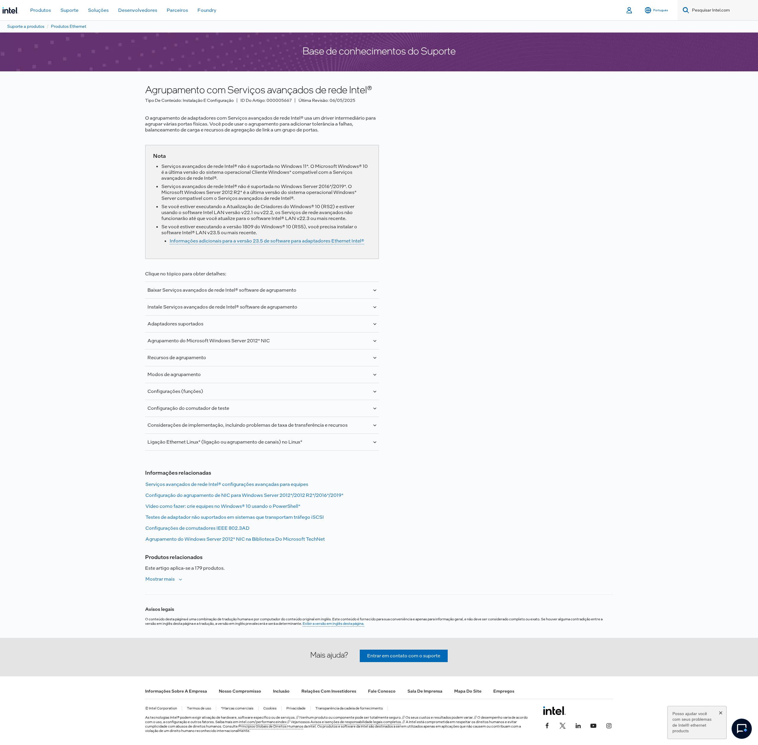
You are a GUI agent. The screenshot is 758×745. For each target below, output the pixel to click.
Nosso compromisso (240, 691)
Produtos (40, 10)
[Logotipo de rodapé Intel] (554, 710)
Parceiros (177, 10)
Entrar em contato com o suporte (403, 656)
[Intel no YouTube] (593, 725)
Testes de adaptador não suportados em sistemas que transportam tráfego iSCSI (234, 517)
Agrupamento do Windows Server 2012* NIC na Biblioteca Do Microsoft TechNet (235, 539)
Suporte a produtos (25, 26)
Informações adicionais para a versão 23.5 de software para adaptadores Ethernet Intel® (267, 241)
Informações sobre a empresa (176, 691)
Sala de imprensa (424, 691)
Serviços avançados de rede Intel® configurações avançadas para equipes (226, 484)
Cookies (270, 708)
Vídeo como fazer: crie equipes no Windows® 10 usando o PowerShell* (222, 506)
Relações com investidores (328, 691)
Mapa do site (467, 691)
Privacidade (296, 708)
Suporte (69, 10)
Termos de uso (199, 708)
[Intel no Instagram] (609, 725)
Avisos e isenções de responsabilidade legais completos (355, 722)
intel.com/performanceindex (263, 722)
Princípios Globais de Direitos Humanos (270, 726)
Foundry (206, 10)
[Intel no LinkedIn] (578, 725)
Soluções (98, 10)
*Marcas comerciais (237, 708)
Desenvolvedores (137, 10)
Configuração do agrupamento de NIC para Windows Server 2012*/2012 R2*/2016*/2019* (244, 495)
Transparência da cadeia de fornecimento (349, 708)
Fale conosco (382, 691)
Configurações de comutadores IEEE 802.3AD (197, 528)
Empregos (503, 691)
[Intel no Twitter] (562, 725)
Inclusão (281, 691)
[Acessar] (629, 10)
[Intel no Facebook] (547, 725)
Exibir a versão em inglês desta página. (333, 623)
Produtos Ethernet (68, 26)
